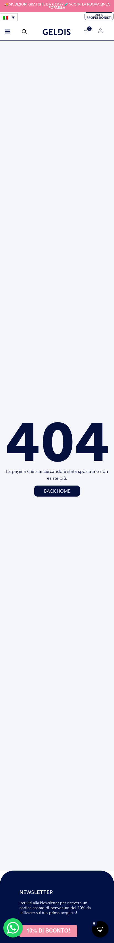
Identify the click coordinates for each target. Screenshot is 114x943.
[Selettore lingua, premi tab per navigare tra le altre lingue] (9, 17)
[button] (7, 31)
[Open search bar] (24, 31)
